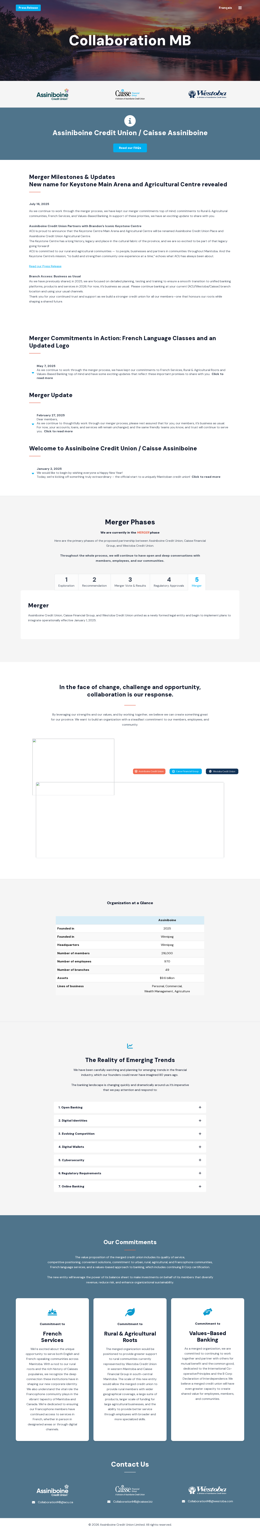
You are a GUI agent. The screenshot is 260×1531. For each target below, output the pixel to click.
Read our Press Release (45, 266)
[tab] (130, 372)
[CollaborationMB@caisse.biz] (130, 1501)
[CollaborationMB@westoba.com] (207, 1501)
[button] (130, 148)
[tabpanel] (130, 615)
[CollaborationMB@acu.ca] (52, 1502)
